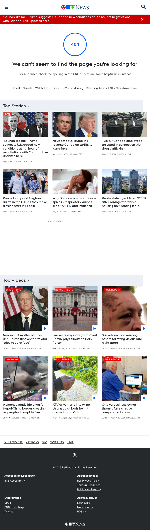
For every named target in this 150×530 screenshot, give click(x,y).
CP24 (7, 502)
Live (134, 88)
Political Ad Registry (89, 489)
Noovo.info (83, 502)
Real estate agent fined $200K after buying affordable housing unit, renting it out (124, 202)
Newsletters (57, 441)
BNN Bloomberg (14, 507)
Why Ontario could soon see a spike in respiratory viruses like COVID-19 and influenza (74, 202)
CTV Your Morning (72, 88)
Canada (27, 88)
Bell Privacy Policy (88, 480)
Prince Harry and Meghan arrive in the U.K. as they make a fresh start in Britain (25, 202)
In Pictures (52, 88)
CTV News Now (119, 88)
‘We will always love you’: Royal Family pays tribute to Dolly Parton (74, 339)
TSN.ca (8, 511)
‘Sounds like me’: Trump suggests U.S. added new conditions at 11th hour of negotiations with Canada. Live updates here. (25, 148)
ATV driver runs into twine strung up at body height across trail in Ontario (71, 408)
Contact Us (32, 441)
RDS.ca (81, 511)
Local (16, 88)
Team (70, 441)
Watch (39, 88)
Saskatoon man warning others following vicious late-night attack (122, 339)
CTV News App (13, 441)
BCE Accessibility (14, 480)
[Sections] (6, 7)
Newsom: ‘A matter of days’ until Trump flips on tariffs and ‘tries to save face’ (25, 339)
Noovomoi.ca (85, 507)
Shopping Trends (96, 88)
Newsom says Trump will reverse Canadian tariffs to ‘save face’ (72, 144)
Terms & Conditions (88, 484)
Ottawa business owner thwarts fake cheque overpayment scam (119, 408)
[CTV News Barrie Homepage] (75, 7)
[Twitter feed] (75, 454)
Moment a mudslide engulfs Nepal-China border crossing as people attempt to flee (24, 408)
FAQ (44, 441)
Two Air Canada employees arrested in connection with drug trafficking (122, 144)
